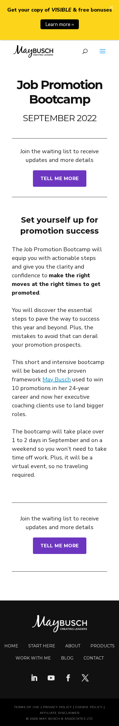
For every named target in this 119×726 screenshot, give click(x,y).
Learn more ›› (59, 24)
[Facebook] (68, 678)
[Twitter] (85, 678)
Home (11, 646)
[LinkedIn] (34, 678)
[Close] (111, 7)
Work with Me (33, 658)
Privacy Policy (57, 707)
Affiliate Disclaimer (59, 713)
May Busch (56, 379)
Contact (93, 658)
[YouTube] (51, 678)
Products (102, 646)
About (72, 646)
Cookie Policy (89, 707)
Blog (67, 658)
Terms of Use (27, 707)
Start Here (41, 646)
